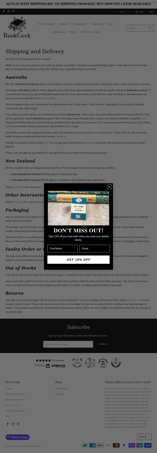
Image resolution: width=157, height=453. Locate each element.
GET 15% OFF (78, 259)
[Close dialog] (109, 186)
